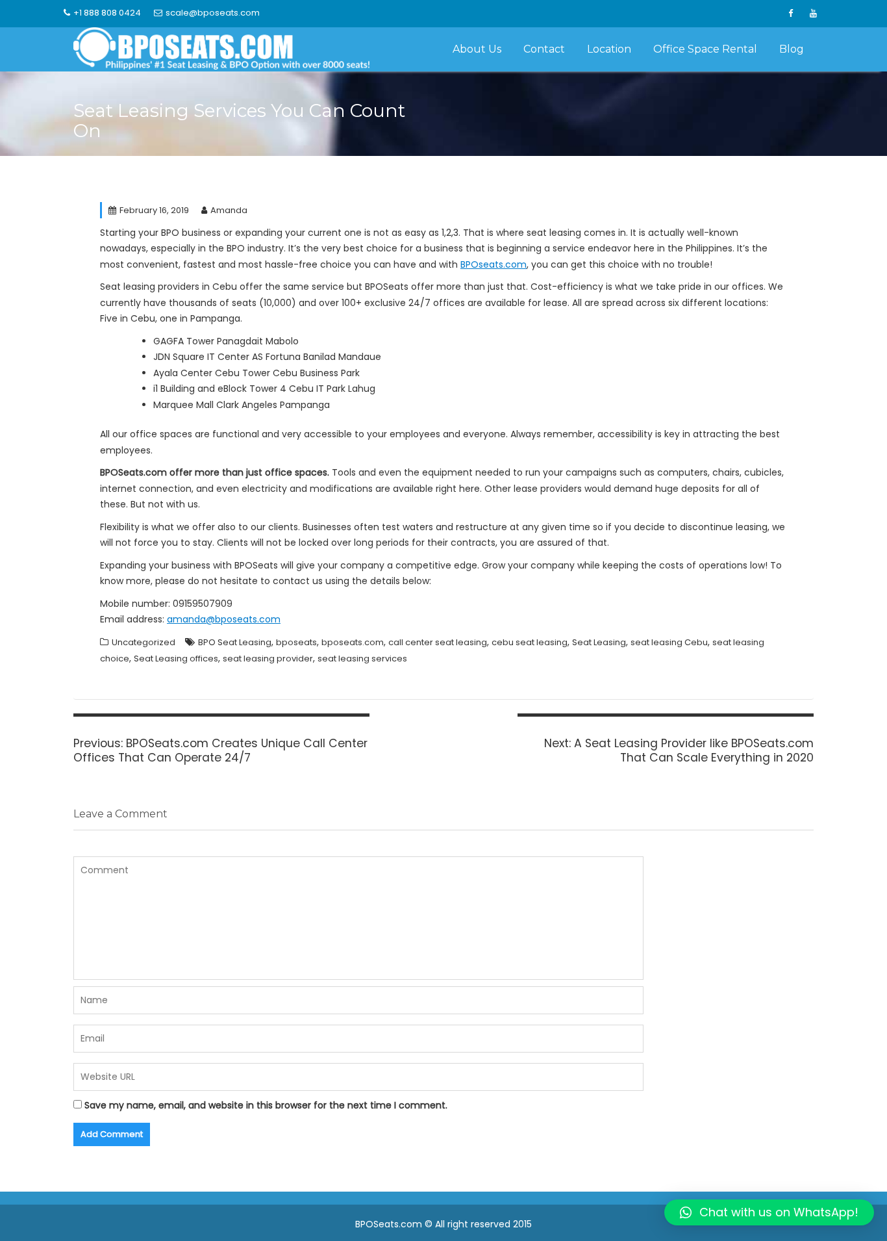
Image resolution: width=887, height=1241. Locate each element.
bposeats (296, 642)
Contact (544, 49)
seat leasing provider (268, 658)
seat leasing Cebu (669, 642)
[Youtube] (813, 13)
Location (609, 49)
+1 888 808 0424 (107, 12)
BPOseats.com (493, 264)
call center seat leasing (437, 642)
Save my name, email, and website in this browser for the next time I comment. (265, 1105)
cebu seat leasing (530, 642)
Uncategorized (143, 642)
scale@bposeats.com (213, 12)
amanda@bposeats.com (224, 619)
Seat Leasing (599, 642)
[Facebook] (790, 13)
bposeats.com (352, 642)
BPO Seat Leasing (234, 642)
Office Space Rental (705, 49)
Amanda (228, 210)
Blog (791, 49)
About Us (477, 49)
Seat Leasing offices (176, 658)
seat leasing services (362, 658)
